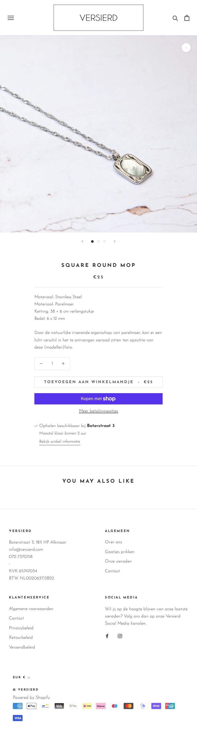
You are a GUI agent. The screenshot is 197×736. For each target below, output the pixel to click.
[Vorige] (82, 241)
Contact (112, 571)
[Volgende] (114, 241)
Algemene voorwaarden (31, 609)
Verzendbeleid (22, 647)
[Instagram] (120, 636)
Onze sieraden (118, 561)
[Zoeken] (175, 18)
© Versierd (25, 689)
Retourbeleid (21, 637)
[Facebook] (107, 636)
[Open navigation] (11, 17)
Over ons (113, 542)
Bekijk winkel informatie (59, 442)
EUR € (19, 677)
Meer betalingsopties (98, 411)
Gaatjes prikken (119, 552)
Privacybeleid (21, 628)
